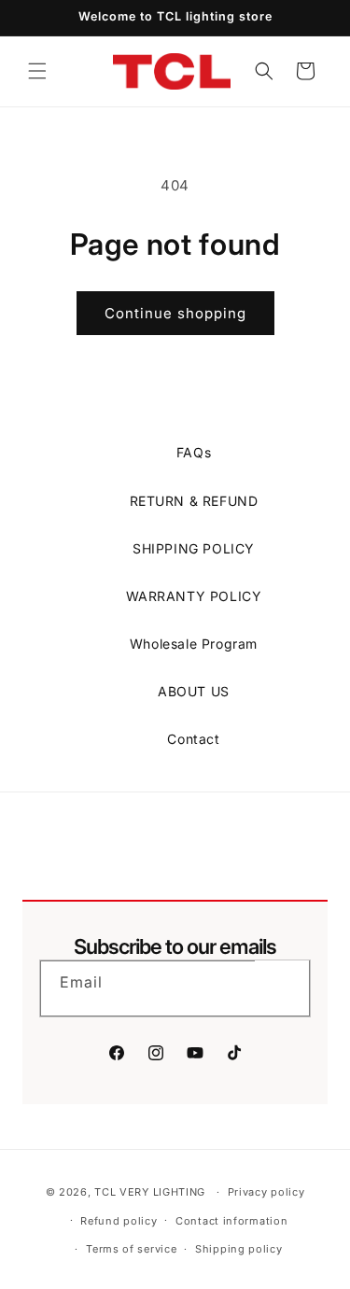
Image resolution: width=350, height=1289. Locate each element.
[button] (37, 70)
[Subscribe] (282, 987)
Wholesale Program (194, 644)
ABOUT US (194, 691)
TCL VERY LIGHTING (149, 1191)
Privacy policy (266, 1191)
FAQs (193, 452)
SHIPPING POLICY (194, 548)
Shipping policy (239, 1248)
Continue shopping (175, 313)
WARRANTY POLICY (194, 596)
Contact (193, 739)
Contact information (231, 1220)
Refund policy (118, 1220)
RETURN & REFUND (194, 501)
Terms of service (131, 1248)
